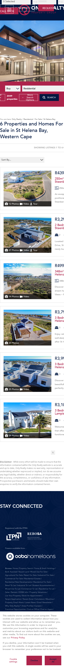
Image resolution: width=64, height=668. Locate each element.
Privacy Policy (18, 637)
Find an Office (33, 609)
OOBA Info (23, 592)
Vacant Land (24, 572)
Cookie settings (13, 660)
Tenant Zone (28, 599)
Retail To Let (10, 585)
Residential (28, 119)
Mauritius (50, 599)
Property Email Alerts (14, 602)
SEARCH (51, 97)
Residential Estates (32, 578)
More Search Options (30, 97)
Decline (34, 660)
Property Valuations (38, 592)
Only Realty (17, 119)
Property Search (26, 568)
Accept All (52, 660)
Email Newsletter (44, 602)
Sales (7, 592)
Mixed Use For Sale (38, 572)
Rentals (14, 592)
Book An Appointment (32, 595)
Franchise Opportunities (15, 609)
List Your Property (13, 595)
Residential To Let (46, 589)
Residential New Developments (18, 582)
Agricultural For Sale (14, 575)
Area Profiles (27, 606)
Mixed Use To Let (12, 589)
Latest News (30, 602)
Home (15, 568)
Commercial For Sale (14, 578)
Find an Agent (47, 609)
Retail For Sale (30, 575)
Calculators (39, 599)
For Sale (38, 119)
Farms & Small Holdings (44, 568)
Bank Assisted (11, 572)
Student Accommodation (43, 585)
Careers (38, 606)
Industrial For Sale (45, 575)
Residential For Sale (42, 582)
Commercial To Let (30, 589)
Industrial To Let (24, 585)
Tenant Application (13, 599)
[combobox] (20, 159)
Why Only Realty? (13, 606)
